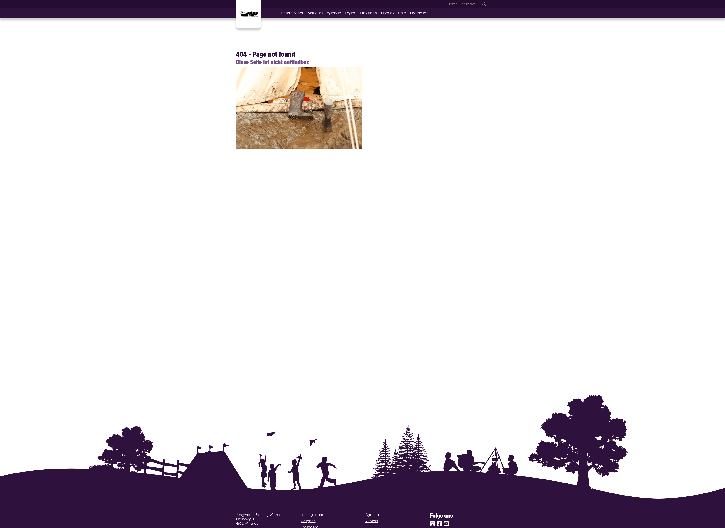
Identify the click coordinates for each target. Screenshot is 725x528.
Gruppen (308, 521)
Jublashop (368, 13)
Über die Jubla (393, 13)
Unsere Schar (292, 13)
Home (452, 4)
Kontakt (468, 4)
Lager (350, 13)
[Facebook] (439, 524)
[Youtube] (446, 524)
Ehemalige (419, 13)
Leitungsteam (312, 515)
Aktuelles (315, 13)
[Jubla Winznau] (248, 14)
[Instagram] (432, 524)
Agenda (334, 13)
